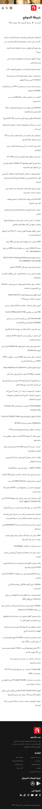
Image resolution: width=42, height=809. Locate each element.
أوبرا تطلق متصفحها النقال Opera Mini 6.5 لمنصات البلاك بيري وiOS (24, 296)
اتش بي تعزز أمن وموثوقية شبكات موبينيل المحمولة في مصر (22, 126)
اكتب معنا (20, 768)
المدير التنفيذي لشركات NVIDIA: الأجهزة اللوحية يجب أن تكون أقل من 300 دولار (22, 639)
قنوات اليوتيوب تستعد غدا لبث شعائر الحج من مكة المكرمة (22, 703)
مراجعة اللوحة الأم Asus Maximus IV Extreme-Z (22, 367)
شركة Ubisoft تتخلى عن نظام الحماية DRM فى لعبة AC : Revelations (22, 250)
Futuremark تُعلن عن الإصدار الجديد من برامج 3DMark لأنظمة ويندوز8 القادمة (24, 320)
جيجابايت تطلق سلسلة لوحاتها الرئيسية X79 (25, 429)
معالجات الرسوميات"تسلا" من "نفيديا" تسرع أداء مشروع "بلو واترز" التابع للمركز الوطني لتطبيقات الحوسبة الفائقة (23, 395)
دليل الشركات (18, 764)
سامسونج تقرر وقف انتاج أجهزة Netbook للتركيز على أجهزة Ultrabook (21, 348)
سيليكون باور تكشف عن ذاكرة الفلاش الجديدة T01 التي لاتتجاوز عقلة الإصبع (22, 137)
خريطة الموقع (26, 22)
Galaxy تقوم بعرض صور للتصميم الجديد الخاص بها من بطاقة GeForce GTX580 (21, 607)
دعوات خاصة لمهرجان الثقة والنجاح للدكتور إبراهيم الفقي (23, 211)
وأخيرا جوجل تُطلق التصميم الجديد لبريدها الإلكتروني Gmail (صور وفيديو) (22, 565)
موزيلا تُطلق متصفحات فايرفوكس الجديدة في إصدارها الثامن (24, 60)
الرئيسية (38, 22)
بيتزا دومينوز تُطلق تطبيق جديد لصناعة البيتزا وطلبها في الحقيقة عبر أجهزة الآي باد (22, 618)
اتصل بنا (38, 761)
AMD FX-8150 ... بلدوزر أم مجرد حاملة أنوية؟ (24, 468)
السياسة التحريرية (35, 771)
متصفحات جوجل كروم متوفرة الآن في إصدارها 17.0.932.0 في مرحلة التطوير (24, 77)
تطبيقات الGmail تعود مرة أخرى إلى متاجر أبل (24, 374)
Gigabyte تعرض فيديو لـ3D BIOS (27, 423)
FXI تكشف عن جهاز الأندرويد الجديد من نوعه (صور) (22, 507)
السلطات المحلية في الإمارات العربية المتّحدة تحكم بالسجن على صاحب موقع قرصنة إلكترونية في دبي (22, 39)
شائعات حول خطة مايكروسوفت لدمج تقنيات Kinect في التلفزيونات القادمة (21, 286)
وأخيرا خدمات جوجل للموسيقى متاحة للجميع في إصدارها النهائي (23, 459)
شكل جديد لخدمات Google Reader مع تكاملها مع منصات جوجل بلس (21, 682)
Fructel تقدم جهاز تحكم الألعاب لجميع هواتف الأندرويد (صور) (24, 201)
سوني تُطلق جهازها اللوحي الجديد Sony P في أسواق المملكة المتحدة (21, 233)
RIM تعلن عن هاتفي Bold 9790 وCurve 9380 (23, 312)
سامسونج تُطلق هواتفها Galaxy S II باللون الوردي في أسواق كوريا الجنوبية (22, 165)
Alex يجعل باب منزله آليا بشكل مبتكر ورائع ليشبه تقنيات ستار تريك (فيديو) (23, 537)
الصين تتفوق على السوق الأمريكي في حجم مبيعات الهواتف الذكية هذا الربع (22, 628)
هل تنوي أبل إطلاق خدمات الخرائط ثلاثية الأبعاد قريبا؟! (24, 50)
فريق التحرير (19, 757)
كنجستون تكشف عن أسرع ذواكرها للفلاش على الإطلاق (24, 148)
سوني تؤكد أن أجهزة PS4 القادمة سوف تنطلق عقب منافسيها (22, 438)
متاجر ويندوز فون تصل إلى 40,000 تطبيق (25, 267)
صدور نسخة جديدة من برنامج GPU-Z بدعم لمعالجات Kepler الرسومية (21, 88)
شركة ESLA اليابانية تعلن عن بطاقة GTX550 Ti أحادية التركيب (21, 575)
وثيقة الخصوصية (17, 761)
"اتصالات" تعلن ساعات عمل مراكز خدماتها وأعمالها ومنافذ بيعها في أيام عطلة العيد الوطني (22, 222)
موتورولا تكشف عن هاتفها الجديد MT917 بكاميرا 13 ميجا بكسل (22, 489)
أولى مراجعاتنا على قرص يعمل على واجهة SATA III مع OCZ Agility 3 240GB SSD (21, 500)
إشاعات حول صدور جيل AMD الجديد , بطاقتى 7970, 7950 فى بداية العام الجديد (21, 358)
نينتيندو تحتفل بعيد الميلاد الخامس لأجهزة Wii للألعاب (21, 474)
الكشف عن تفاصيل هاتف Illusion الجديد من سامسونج (24, 99)
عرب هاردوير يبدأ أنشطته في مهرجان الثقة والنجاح (23, 329)
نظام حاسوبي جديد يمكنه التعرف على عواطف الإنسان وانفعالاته (21, 275)
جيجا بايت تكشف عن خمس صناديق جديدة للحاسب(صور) (25, 660)
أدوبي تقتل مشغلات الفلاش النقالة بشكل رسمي (23, 305)
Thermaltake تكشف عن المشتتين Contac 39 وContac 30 (22, 407)
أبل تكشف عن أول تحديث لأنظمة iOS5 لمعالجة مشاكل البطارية (23, 337)
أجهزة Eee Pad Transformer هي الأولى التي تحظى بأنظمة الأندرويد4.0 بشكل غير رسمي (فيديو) (21, 692)
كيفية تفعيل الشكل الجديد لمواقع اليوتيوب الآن (23, 69)
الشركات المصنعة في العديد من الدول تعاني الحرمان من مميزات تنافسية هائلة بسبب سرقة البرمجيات (22, 516)
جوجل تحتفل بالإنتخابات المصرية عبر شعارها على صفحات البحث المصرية (23, 190)
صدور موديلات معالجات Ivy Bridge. (27, 546)
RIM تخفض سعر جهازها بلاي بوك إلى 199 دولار (23, 241)
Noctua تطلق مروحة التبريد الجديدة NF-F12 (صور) (22, 118)
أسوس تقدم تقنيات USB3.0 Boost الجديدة (24, 481)
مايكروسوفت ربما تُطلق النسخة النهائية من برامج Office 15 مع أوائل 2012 (23, 597)
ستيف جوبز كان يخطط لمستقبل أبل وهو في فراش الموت (22, 554)
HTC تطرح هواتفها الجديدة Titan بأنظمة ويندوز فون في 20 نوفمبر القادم (21, 650)
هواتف (38, 768)
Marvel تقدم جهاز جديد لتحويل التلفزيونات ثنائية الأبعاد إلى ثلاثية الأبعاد (23, 109)
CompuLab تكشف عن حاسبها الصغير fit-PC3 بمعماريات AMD (23, 671)
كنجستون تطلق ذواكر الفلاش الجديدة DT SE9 (24, 156)
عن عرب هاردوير (36, 757)
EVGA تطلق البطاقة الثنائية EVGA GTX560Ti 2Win (21, 416)
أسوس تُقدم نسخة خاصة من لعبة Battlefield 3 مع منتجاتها (22, 526)
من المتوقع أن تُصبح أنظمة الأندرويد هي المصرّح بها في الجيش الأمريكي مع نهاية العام (22, 382)
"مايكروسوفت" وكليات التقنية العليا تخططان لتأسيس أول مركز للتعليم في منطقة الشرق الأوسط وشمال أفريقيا (21, 177)
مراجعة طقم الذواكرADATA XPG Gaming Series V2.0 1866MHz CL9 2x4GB (22, 259)
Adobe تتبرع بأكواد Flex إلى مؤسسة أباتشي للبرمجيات (24, 586)
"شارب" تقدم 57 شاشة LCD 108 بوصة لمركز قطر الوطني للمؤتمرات (22, 448)
